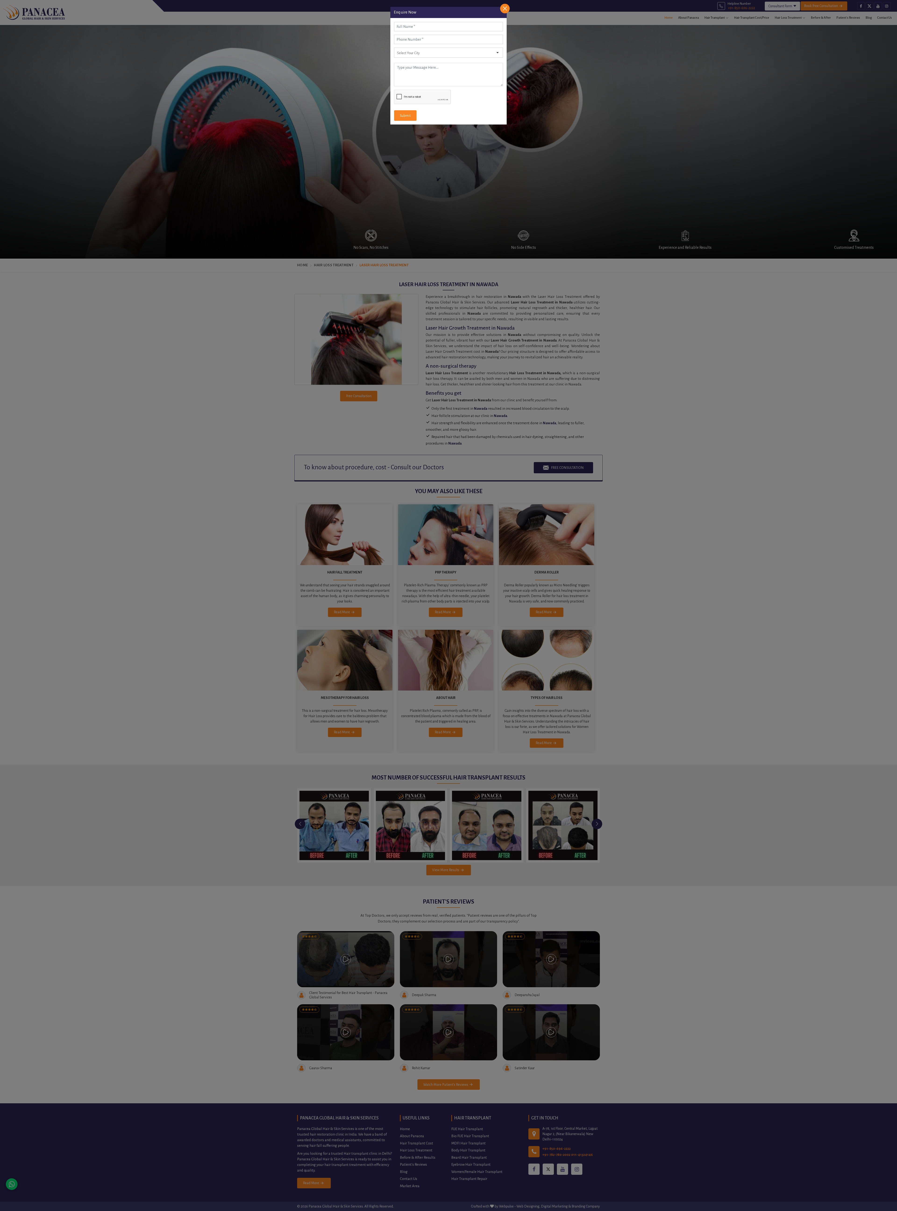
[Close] (505, 8)
